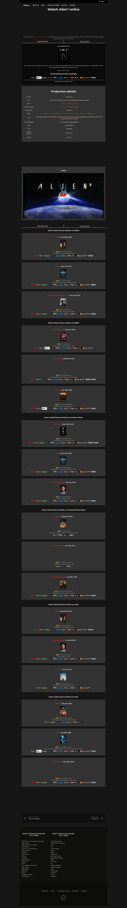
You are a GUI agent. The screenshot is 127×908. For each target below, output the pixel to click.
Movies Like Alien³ (84, 41)
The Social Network (58, 482)
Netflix (36, 5)
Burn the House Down (56, 841)
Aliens (58, 733)
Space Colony (69, 113)
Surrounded (24, 858)
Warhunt (58, 703)
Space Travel (84, 113)
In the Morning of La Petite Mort (29, 865)
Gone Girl (58, 669)
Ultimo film (24, 871)
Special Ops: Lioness (55, 856)
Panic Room (57, 424)
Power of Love (25, 867)
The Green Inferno (58, 329)
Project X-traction (26, 859)
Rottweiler (62, 113)
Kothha (52, 859)
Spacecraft (92, 113)
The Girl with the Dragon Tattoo (58, 295)
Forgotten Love (25, 854)
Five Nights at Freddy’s (27, 874)
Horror (38, 37)
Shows (72, 5)
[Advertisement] (63, 23)
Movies (64, 5)
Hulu (43, 5)
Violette (95, 818)
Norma (23, 863)
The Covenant (58, 359)
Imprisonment (51, 113)
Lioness (52, 845)
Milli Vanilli (24, 852)
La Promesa (54, 861)
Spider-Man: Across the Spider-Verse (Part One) (33, 841)
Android (45, 113)
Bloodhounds (54, 854)
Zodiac (57, 266)
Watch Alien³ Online (42, 41)
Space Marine (77, 113)
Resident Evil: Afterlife (58, 577)
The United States (64, 107)
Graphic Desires (25, 843)
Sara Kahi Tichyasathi (56, 865)
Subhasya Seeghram (55, 867)
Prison (57, 113)
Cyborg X (58, 516)
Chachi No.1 (53, 872)
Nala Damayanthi (55, 848)
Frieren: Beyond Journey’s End (58, 843)
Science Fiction (44, 37)
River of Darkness (58, 546)
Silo (51, 847)
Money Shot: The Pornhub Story (29, 848)
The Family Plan (25, 876)
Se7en (57, 237)
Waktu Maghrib (25, 869)
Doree (52, 869)
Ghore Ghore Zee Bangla (57, 858)
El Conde (24, 856)
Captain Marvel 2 (26, 847)
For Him (53, 874)
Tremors (58, 390)
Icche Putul (53, 876)
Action (34, 37)
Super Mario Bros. (26, 850)
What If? (24, 872)
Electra (52, 852)
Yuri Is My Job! (54, 871)
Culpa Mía (24, 861)
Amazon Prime (53, 5)
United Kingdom (74, 107)
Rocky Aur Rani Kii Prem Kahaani (29, 845)
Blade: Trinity (58, 762)
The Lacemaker (34, 818)
